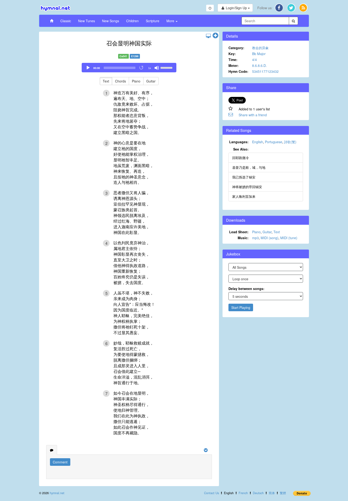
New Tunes (86, 20)
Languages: (239, 141)
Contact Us (211, 493)
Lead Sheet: (239, 231)
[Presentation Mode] (208, 35)
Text (106, 81)
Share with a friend (253, 114)
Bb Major (259, 53)
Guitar (151, 81)
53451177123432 (265, 71)
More (170, 20)
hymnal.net (57, 493)
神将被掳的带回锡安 (247, 186)
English (257, 141)
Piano (136, 81)
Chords (120, 81)
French (243, 493)
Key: (232, 53)
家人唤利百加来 (243, 196)
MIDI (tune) (288, 237)
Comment (60, 462)
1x (149, 68)
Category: (236, 47)
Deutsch (258, 493)
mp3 (255, 237)
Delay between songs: (246, 288)
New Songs (110, 20)
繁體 (283, 493)
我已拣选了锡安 (243, 177)
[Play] (88, 67)
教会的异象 (260, 47)
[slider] (167, 67)
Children (132, 20)
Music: (243, 237)
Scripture (152, 20)
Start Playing (240, 307)
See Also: (241, 149)
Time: (232, 59)
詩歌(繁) (290, 141)
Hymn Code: (238, 71)
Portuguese (273, 141)
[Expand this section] (215, 35)
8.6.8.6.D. (259, 65)
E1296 (134, 56)
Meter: (233, 65)
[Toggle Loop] (141, 67)
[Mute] (156, 67)
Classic (65, 20)
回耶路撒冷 (240, 157)
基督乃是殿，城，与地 (248, 167)
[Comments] (51, 450)
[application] (129, 67)
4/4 (254, 59)
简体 (272, 493)
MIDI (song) (269, 237)
